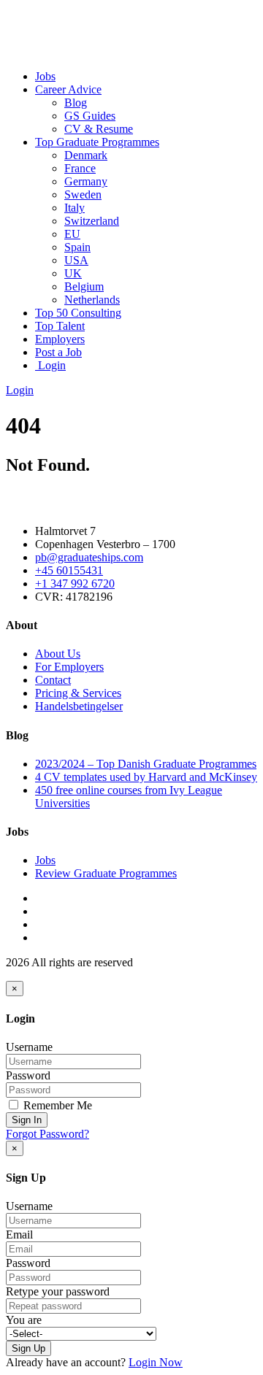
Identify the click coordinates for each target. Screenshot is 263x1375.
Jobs (45, 76)
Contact (53, 680)
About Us (57, 653)
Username (29, 1047)
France (80, 168)
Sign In (27, 1119)
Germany (85, 181)
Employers (60, 339)
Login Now (156, 1362)
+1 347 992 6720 (75, 583)
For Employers (69, 666)
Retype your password (58, 1291)
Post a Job (58, 352)
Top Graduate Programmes (97, 142)
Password (28, 1075)
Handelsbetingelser (79, 706)
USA (76, 260)
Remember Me (56, 1105)
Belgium (84, 286)
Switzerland (91, 221)
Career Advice (68, 89)
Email (19, 1234)
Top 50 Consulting (78, 313)
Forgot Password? (47, 1134)
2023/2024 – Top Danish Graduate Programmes (145, 764)
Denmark (85, 155)
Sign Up (28, 1348)
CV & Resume (98, 129)
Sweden (83, 194)
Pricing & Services (78, 693)
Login (50, 365)
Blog (75, 102)
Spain (77, 247)
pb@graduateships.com (89, 557)
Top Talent (60, 326)
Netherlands (92, 299)
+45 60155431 (69, 570)
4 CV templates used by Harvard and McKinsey (146, 777)
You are (24, 1320)
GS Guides (89, 115)
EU (72, 234)
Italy (74, 207)
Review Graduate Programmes (106, 873)
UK (73, 273)
